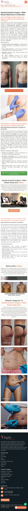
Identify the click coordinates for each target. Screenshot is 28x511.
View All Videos (14, 210)
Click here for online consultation (14, 90)
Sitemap (2, 466)
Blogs (2, 458)
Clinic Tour (3, 459)
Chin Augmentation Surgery (6, 474)
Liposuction (3, 482)
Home (2, 5)
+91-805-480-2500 (8, 491)
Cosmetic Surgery (8, 5)
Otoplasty (3, 481)
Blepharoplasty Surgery (6, 476)
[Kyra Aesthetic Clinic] (6, 2)
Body (14, 5)
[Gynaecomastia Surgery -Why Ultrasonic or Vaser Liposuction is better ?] (14, 200)
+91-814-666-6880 (8, 492)
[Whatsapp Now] (25, 504)
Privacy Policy (4, 463)
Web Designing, (14, 506)
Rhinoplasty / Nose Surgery (6, 471)
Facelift (2, 477)
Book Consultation (21, 507)
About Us (3, 454)
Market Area (3, 464)
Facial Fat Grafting (4, 479)
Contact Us (5, 500)
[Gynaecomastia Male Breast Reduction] (14, 286)
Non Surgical (3, 456)
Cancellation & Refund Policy (7, 461)
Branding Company (5, 507)
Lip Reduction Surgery (5, 473)
